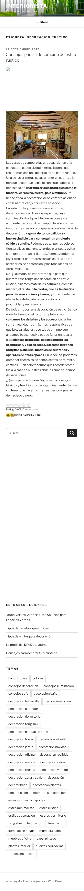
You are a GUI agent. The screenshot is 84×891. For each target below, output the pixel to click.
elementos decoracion (49, 793)
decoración (56, 777)
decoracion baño (45, 693)
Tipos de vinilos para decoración (29, 636)
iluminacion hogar (21, 831)
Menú (44, 22)
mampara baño (50, 831)
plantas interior (19, 846)
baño (11, 678)
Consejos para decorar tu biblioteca (31, 653)
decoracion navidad (52, 747)
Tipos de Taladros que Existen (27, 628)
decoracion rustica (21, 762)
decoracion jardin (20, 747)
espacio (14, 800)
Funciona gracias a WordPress (43, 881)
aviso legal (13, 881)
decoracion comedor (23, 709)
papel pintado (46, 838)
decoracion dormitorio (24, 716)
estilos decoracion (21, 815)
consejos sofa (18, 693)
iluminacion (56, 823)
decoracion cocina (58, 701)
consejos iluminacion (58, 686)
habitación (34, 823)
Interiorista (26, 6)
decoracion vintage (54, 770)
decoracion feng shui (23, 724)
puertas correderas (49, 846)
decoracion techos (21, 770)
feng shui (15, 823)
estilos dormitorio (53, 815)
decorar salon (18, 793)
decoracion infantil (52, 739)
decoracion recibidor (55, 754)
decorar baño (17, 785)
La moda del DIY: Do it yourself (28, 645)
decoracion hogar (20, 739)
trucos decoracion (21, 854)
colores (38, 678)
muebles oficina (19, 838)
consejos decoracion (23, 686)
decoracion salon (52, 762)
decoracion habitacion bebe (28, 732)
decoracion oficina (21, 754)
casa (24, 678)
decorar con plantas (47, 785)
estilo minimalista (21, 808)
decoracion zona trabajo (25, 777)
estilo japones (35, 800)
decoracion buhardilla (23, 701)
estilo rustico (48, 808)
